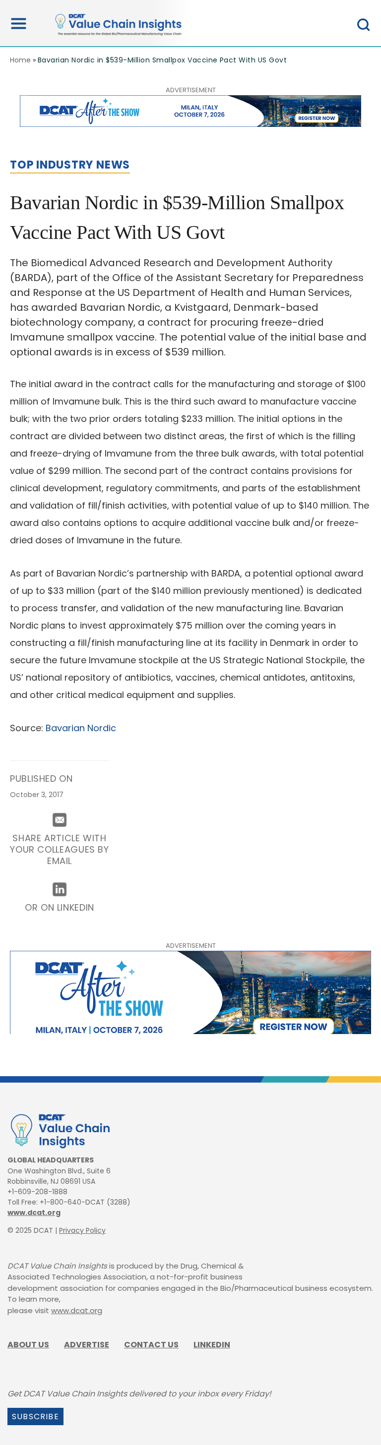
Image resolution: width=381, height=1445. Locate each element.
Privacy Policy (82, 1230)
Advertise (86, 1344)
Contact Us (151, 1344)
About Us (28, 1344)
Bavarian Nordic (81, 728)
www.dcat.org (34, 1212)
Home (20, 60)
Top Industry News (70, 165)
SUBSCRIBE (35, 1416)
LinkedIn (211, 1344)
